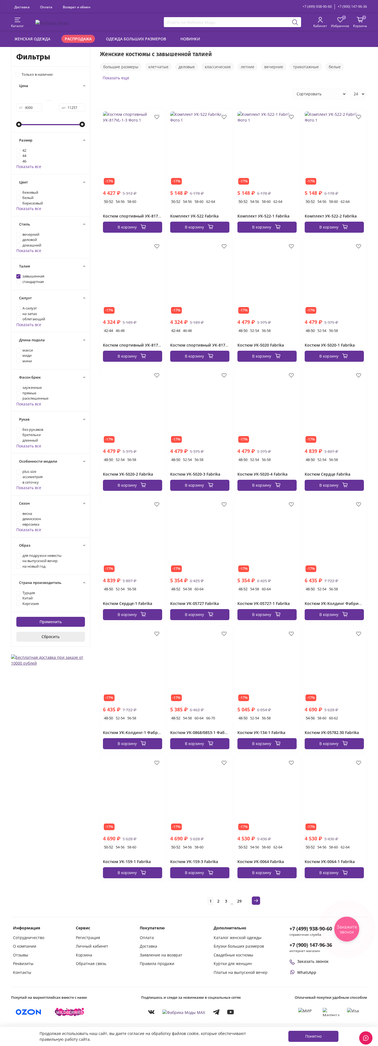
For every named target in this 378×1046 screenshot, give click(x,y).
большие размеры (120, 66)
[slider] (19, 124)
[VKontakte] (151, 1012)
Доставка (22, 7)
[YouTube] (230, 1012)
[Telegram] (216, 1012)
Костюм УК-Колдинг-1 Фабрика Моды (140, 732)
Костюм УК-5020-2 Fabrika (128, 474)
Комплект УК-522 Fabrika (194, 216)
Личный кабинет (92, 946)
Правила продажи (157, 963)
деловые (186, 66)
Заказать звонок (313, 961)
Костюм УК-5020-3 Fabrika (195, 474)
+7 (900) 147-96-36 (352, 6)
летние (247, 66)
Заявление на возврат (161, 955)
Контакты (22, 972)
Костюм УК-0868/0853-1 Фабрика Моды (208, 732)
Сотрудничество (28, 937)
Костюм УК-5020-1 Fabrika (330, 345)
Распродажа (78, 38)
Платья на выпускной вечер (241, 972)
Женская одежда (32, 38)
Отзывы (20, 955)
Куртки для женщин (233, 963)
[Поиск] (295, 22)
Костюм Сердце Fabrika (327, 474)
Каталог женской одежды (238, 937)
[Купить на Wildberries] (69, 1012)
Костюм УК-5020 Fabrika (260, 345)
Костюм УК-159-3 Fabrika (194, 861)
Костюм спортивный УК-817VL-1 (134, 345)
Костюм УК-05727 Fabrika (194, 603)
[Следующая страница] (256, 900)
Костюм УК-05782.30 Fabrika (332, 732)
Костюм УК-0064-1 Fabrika (330, 861)
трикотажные (306, 66)
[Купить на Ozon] (28, 1012)
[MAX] (183, 1012)
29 (239, 901)
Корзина (84, 955)
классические (218, 66)
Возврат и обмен (76, 7)
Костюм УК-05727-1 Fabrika (263, 603)
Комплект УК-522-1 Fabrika (263, 216)
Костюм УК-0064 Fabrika (260, 861)
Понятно (313, 1036)
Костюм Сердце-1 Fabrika (127, 603)
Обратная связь (91, 963)
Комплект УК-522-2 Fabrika (331, 216)
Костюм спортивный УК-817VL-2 (202, 345)
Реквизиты (23, 963)
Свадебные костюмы (233, 955)
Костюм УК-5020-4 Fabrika (262, 474)
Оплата (46, 7)
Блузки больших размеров (239, 946)
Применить (51, 621)
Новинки (190, 38)
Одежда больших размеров (136, 38)
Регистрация (88, 937)
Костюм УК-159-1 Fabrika (127, 861)
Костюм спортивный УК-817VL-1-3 (136, 216)
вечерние (273, 66)
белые (335, 66)
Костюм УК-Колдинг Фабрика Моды (340, 603)
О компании (24, 946)
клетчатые (158, 66)
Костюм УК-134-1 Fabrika (261, 732)
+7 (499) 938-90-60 (317, 6)
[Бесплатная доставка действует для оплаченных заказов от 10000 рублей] (50, 659)
